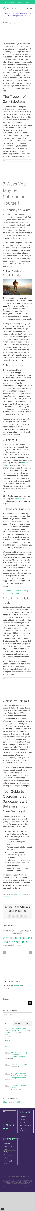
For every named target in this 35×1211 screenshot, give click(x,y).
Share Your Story (8, 1156)
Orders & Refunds (23, 1130)
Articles (15, 894)
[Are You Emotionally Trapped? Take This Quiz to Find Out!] (7, 1053)
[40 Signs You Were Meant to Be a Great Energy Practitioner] (7, 1074)
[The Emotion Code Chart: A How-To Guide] (7, 1029)
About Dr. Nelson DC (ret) (8, 1146)
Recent (17, 1023)
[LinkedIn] (7, 1128)
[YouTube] (4, 1128)
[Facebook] (4, 1125)
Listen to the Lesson (19, 1065)
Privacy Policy (23, 1121)
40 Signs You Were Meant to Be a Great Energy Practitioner (19, 1076)
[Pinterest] (14, 1125)
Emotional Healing (23, 894)
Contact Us (24, 1117)
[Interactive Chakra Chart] (7, 1086)
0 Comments (18, 945)
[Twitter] (7, 1125)
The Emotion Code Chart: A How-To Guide (20, 1030)
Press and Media (8, 1162)
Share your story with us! (13, 1102)
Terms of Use (25, 1125)
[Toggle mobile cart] (27, 8)
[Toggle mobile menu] (31, 8)
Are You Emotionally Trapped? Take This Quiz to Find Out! (19, 1055)
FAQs (6, 1152)
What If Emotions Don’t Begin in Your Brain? (17, 932)
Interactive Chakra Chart (18, 1087)
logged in (17, 986)
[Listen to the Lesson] (7, 1065)
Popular (8, 1023)
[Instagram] (10, 1125)
